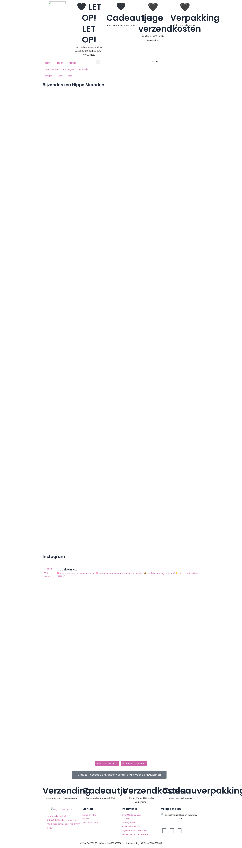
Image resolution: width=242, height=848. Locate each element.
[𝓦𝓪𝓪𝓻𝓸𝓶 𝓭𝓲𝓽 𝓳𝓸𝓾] (173, 610)
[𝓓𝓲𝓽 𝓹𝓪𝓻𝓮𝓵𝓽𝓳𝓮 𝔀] (173, 668)
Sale (60, 75)
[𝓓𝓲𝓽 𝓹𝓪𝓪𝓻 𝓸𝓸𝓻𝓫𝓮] (68, 727)
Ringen (48, 75)
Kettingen (68, 69)
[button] (98, 62)
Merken (72, 62)
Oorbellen (84, 69)
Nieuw (60, 62)
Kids (70, 75)
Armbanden (51, 69)
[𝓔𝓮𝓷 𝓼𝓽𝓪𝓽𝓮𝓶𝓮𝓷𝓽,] (121, 662)
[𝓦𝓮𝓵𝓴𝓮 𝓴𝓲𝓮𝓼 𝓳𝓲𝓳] (68, 606)
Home (48, 62)
